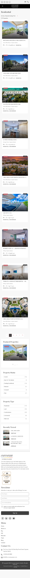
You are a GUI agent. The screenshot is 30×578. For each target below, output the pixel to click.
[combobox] (11, 15)
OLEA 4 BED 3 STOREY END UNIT (12, 73)
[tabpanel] (15, 354)
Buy (2, 531)
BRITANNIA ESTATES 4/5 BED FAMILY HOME (15, 40)
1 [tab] (13, 364)
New (5, 393)
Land (5, 409)
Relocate (3, 535)
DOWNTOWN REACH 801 (10, 139)
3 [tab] (17, 364)
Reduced (6, 386)
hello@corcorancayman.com (10, 557)
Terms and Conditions (7, 566)
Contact (3, 542)
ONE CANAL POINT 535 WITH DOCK (13, 319)
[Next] (19, 335)
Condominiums (7, 412)
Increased (6, 389)
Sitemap (15, 567)
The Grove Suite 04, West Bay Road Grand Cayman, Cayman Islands (16, 550)
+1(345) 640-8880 (7, 554)
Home (2, 526)
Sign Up (15, 513)
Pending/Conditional (9, 383)
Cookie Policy (24, 566)
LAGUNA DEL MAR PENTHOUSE (11, 104)
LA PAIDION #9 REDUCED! (17, 436)
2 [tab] (15, 364)
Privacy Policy (16, 566)
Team (2, 538)
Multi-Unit (6, 418)
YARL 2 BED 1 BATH (15, 430)
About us (3, 528)
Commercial (7, 415)
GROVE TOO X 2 (7, 213)
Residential (6, 405)
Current (6, 376)
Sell (2, 533)
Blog (2, 540)
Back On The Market (9, 380)
